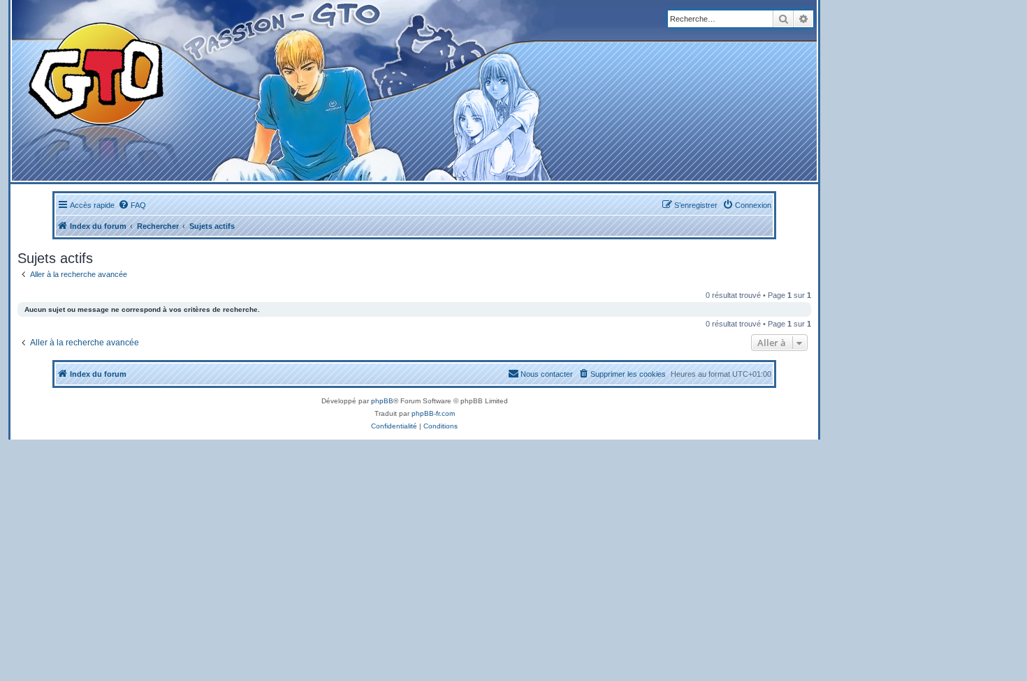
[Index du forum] (273, 90)
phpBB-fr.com (433, 413)
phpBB (382, 401)
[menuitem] (132, 205)
